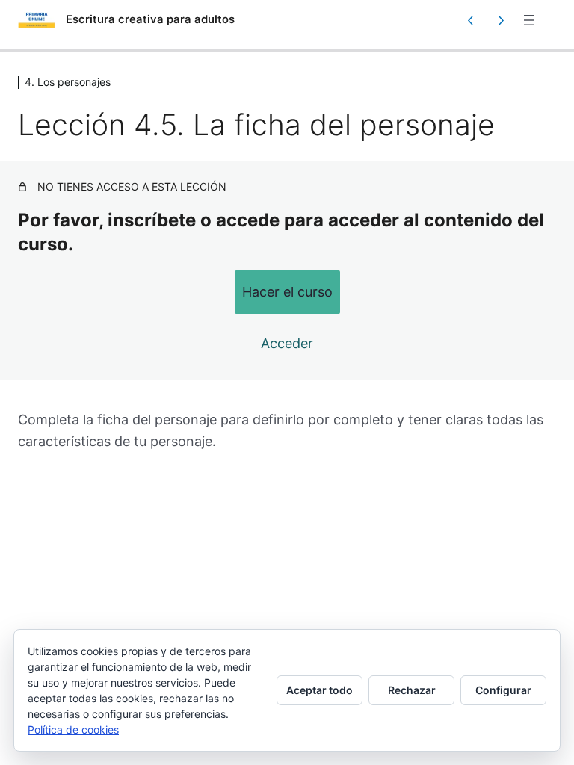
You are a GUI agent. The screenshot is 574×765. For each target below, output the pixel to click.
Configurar (503, 690)
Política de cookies (73, 729)
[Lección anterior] (470, 20)
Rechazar (412, 690)
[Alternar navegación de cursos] (529, 20)
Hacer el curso (287, 292)
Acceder (287, 343)
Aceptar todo (319, 690)
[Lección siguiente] (500, 20)
